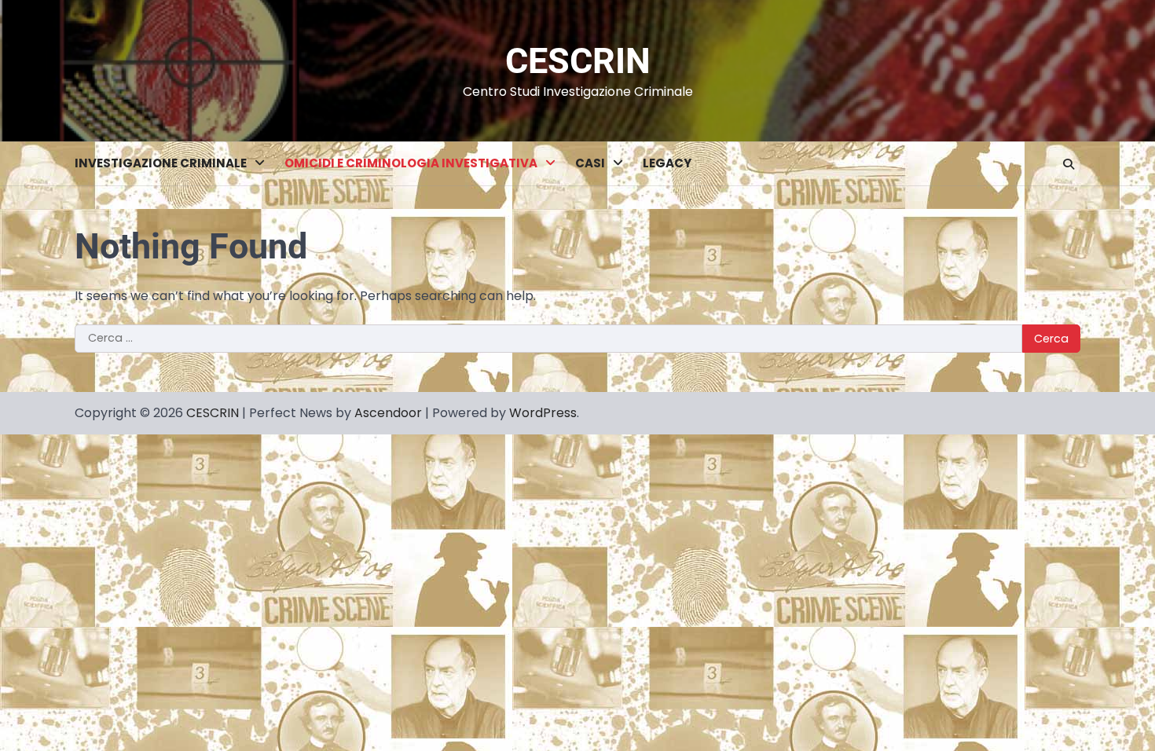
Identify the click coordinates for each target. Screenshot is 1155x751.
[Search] (1068, 164)
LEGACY (667, 163)
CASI (590, 163)
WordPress (543, 413)
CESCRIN (578, 61)
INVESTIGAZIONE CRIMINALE (161, 163)
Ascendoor (388, 413)
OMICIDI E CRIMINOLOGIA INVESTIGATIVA (410, 163)
